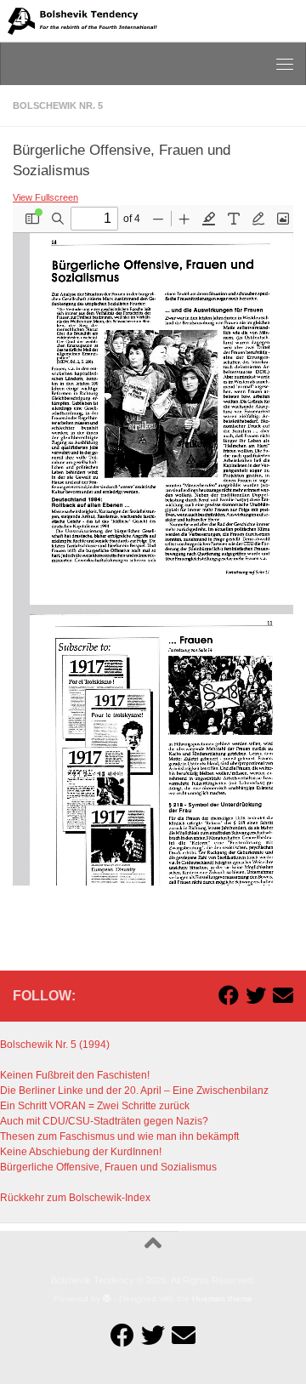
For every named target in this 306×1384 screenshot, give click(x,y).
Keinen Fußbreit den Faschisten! (75, 1075)
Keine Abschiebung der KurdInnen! (81, 1152)
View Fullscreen (45, 197)
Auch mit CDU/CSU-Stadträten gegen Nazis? (104, 1121)
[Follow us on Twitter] (256, 995)
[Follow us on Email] (283, 995)
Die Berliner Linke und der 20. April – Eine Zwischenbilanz (134, 1090)
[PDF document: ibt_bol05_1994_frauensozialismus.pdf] (153, 545)
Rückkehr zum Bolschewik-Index (75, 1198)
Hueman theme (222, 1298)
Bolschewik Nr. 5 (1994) (55, 1045)
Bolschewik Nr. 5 (58, 105)
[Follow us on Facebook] (228, 995)
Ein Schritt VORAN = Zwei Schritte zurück (95, 1106)
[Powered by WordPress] (107, 1299)
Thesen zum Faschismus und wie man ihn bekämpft (119, 1136)
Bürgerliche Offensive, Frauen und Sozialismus (108, 1167)
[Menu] (285, 64)
